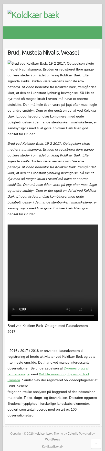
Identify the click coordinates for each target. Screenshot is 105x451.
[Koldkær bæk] (33, 15)
